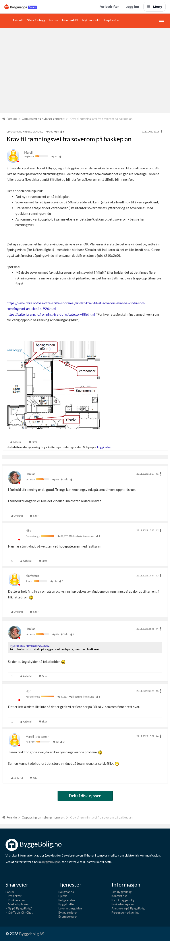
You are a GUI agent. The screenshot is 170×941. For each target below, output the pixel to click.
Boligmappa (66, 892)
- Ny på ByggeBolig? (19, 908)
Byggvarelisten (67, 912)
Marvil (28, 152)
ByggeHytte (66, 904)
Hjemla (62, 896)
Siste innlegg (36, 20)
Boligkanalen (66, 900)
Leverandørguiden (70, 908)
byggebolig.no (51, 862)
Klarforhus (32, 576)
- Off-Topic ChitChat (19, 912)
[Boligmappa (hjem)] (20, 6)
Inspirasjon (111, 20)
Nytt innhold (91, 20)
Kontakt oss (119, 896)
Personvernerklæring (125, 912)
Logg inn (132, 6)
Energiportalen (67, 916)
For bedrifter (109, 6)
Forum (53, 20)
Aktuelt (17, 20)
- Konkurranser (15, 900)
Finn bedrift (70, 20)
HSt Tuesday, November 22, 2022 (30, 645)
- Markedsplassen (17, 904)
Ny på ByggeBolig (123, 900)
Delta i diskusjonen (85, 795)
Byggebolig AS (31, 933)
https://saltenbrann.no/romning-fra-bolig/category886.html (51, 314)
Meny (157, 6)
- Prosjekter (13, 896)
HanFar (30, 474)
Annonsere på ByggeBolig (128, 908)
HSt (28, 530)
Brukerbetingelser (123, 904)
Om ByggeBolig (121, 892)
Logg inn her (104, 447)
